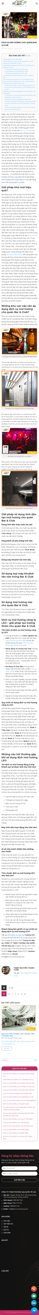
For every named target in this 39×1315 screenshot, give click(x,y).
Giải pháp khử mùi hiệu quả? (12, 59)
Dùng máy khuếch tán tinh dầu (16, 73)
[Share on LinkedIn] (24, 994)
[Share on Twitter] (15, 994)
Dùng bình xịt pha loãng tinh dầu (16, 71)
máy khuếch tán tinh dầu (16, 641)
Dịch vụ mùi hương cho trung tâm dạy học (19, 1083)
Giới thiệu (7, 1221)
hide (28, 56)
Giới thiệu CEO (8, 1224)
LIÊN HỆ (6, 1227)
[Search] (37, 4)
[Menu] (3, 3)
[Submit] (36, 1060)
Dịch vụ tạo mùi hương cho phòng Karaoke (19, 1100)
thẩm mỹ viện (27, 643)
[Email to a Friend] (18, 994)
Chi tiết (7, 1048)
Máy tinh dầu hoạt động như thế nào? (18, 99)
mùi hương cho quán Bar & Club (15, 180)
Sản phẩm (7, 1233)
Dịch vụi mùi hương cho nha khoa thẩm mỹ (19, 1090)
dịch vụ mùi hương (27, 130)
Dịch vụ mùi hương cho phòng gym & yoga (19, 1086)
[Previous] (1, 1028)
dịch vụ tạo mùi (18, 935)
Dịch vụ (6, 1230)
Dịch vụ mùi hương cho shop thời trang (18, 1119)
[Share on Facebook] (12, 994)
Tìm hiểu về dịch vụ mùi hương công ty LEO (20, 85)
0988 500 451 (15, 1206)
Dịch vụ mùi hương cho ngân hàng (16, 1129)
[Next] (36, 1028)
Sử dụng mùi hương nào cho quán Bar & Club (18, 79)
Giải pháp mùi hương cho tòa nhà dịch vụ (18, 1079)
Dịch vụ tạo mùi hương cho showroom (18, 1126)
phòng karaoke (20, 645)
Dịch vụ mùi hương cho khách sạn (16, 1104)
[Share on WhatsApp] (9, 994)
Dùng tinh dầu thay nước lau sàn (16, 69)
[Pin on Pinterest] (21, 994)
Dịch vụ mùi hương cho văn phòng (16, 1122)
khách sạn (10, 645)
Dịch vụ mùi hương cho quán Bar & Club (18, 1097)
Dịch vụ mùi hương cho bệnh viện (15, 1133)
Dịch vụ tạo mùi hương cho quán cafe (17, 1093)
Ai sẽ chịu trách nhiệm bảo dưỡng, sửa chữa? (20, 101)
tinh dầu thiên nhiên (14, 255)
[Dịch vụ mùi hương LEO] (19, 3)
